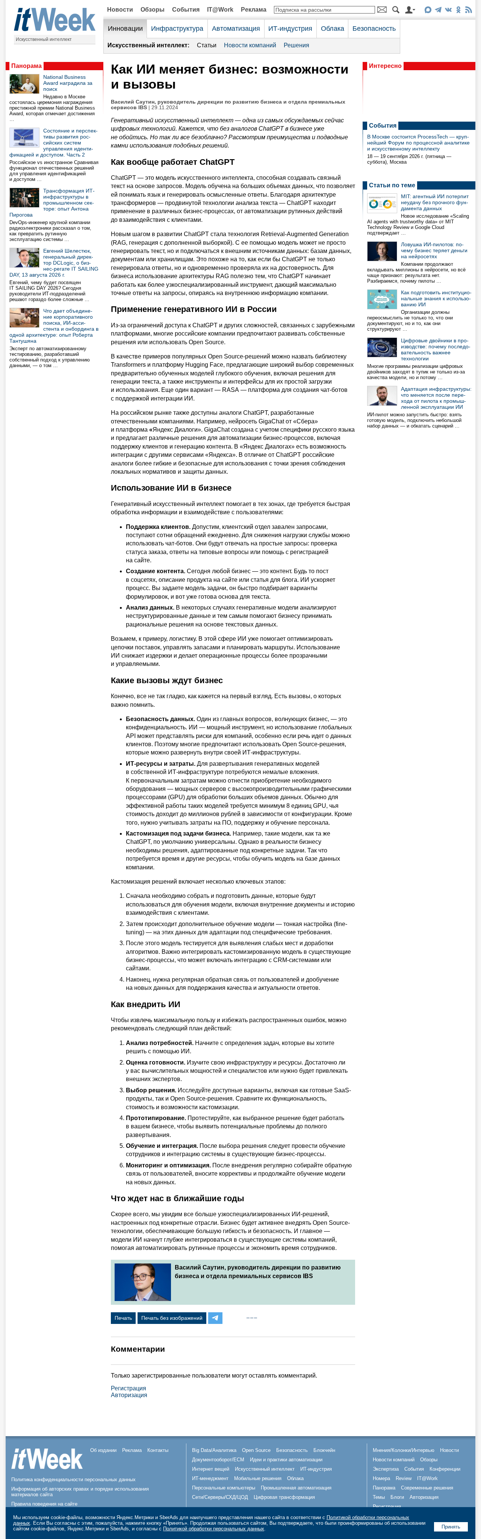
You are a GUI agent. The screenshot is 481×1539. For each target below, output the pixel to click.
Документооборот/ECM (218, 1459)
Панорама (26, 66)
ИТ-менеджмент (210, 1478)
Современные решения (427, 1488)
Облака (332, 28)
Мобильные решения (257, 1478)
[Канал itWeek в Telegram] (438, 11)
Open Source (256, 1450)
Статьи (206, 45)
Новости (120, 9)
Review (403, 1478)
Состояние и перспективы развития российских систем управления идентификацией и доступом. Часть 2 (53, 143)
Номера (381, 1478)
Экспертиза (386, 1469)
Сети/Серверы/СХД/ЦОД (220, 1497)
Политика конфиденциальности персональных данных (73, 1479)
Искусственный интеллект (44, 39)
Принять (451, 1527)
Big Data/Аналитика (214, 1450)
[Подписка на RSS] (468, 11)
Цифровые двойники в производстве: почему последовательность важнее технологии (435, 349)
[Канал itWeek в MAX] (428, 11)
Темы (379, 1497)
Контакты (157, 1450)
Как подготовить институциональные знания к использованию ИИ (436, 298)
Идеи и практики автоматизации (286, 1459)
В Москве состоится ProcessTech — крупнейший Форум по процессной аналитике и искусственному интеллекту (418, 143)
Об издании (103, 1450)
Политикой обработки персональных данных (213, 1528)
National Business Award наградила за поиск (67, 83)
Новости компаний (250, 45)
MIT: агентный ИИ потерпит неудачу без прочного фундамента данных (435, 202)
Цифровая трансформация (284, 1497)
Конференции (445, 1469)
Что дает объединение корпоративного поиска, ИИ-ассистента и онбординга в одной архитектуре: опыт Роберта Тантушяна (53, 326)
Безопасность (374, 28)
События (186, 9)
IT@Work (220, 9)
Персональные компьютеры (223, 1488)
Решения (296, 45)
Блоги (397, 1497)
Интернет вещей (210, 1469)
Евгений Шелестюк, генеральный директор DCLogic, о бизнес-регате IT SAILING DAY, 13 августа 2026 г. (53, 263)
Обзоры (153, 9)
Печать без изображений (172, 1318)
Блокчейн (324, 1450)
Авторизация (129, 1395)
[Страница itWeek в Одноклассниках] (458, 11)
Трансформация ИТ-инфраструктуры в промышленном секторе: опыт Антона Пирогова (52, 203)
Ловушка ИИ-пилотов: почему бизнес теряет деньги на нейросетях (434, 250)
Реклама (253, 9)
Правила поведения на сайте (44, 1504)
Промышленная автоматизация (296, 1488)
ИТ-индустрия (290, 28)
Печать (123, 1318)
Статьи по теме (392, 185)
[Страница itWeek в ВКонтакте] (448, 11)
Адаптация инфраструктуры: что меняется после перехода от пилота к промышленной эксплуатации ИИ (436, 398)
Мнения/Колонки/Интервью (403, 1450)
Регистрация (128, 1388)
